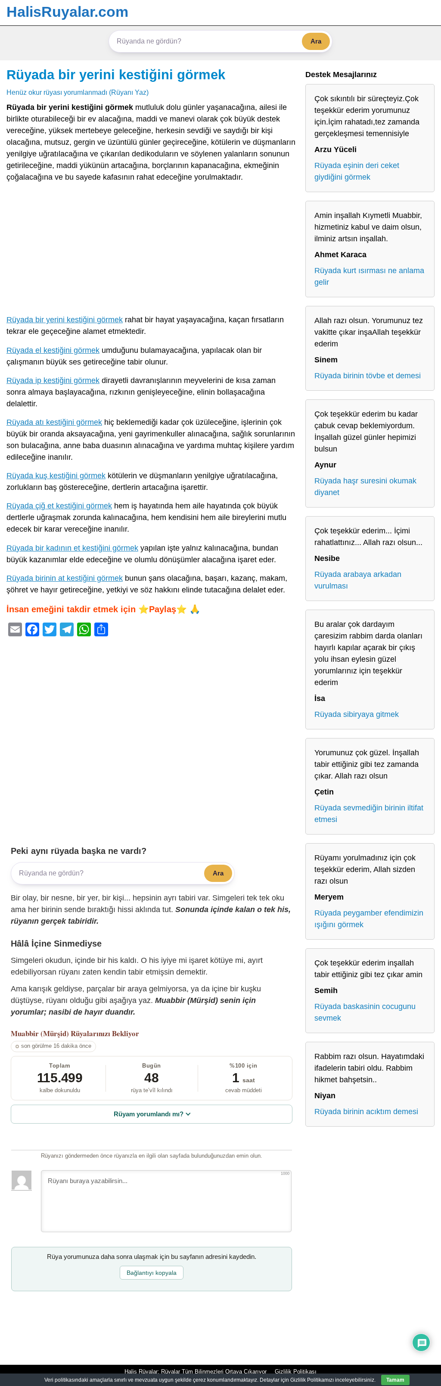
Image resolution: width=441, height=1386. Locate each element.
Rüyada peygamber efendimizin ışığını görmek (368, 919)
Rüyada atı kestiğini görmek (54, 422)
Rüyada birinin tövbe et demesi (367, 375)
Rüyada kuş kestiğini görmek (56, 475)
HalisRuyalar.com (67, 11)
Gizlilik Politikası (296, 1371)
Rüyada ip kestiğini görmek (52, 380)
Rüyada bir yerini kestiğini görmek (115, 74)
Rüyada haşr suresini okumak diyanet (365, 487)
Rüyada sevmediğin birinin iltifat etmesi (368, 814)
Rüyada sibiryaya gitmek (356, 714)
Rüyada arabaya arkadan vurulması (357, 580)
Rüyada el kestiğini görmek (52, 350)
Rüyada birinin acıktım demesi (366, 1111)
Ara (316, 41)
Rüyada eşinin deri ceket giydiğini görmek (356, 171)
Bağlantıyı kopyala (152, 1272)
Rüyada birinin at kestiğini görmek (64, 578)
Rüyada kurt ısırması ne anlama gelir (369, 276)
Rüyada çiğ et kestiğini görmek (59, 505)
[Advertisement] (151, 250)
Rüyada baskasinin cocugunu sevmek (365, 1012)
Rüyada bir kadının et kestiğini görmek (72, 548)
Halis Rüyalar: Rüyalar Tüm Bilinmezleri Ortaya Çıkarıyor (195, 1371)
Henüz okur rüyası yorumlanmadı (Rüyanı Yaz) (77, 92)
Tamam (395, 1380)
